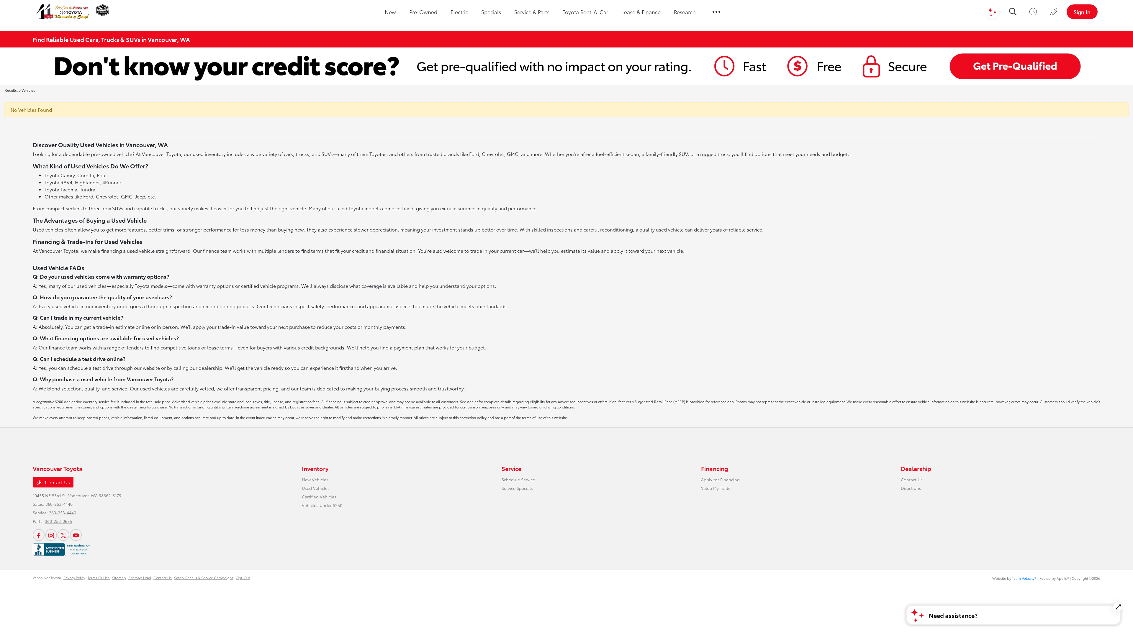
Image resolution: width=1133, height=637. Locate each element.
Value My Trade (716, 488)
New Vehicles (315, 479)
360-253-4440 (59, 504)
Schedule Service (518, 479)
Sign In (1082, 12)
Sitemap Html (139, 577)
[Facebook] (39, 535)
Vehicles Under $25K (322, 505)
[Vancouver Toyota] (62, 12)
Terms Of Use (99, 577)
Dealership (916, 468)
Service (511, 468)
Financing (714, 468)
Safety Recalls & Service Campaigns (203, 577)
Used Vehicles (316, 488)
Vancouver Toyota (47, 577)
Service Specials (517, 488)
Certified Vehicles (319, 497)
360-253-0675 (58, 521)
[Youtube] (76, 535)
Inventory (315, 468)
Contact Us (57, 482)
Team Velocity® (1024, 578)
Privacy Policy (74, 577)
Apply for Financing (720, 479)
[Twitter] (63, 535)
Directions (911, 488)
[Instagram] (51, 535)
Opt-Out (243, 577)
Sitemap (119, 577)
